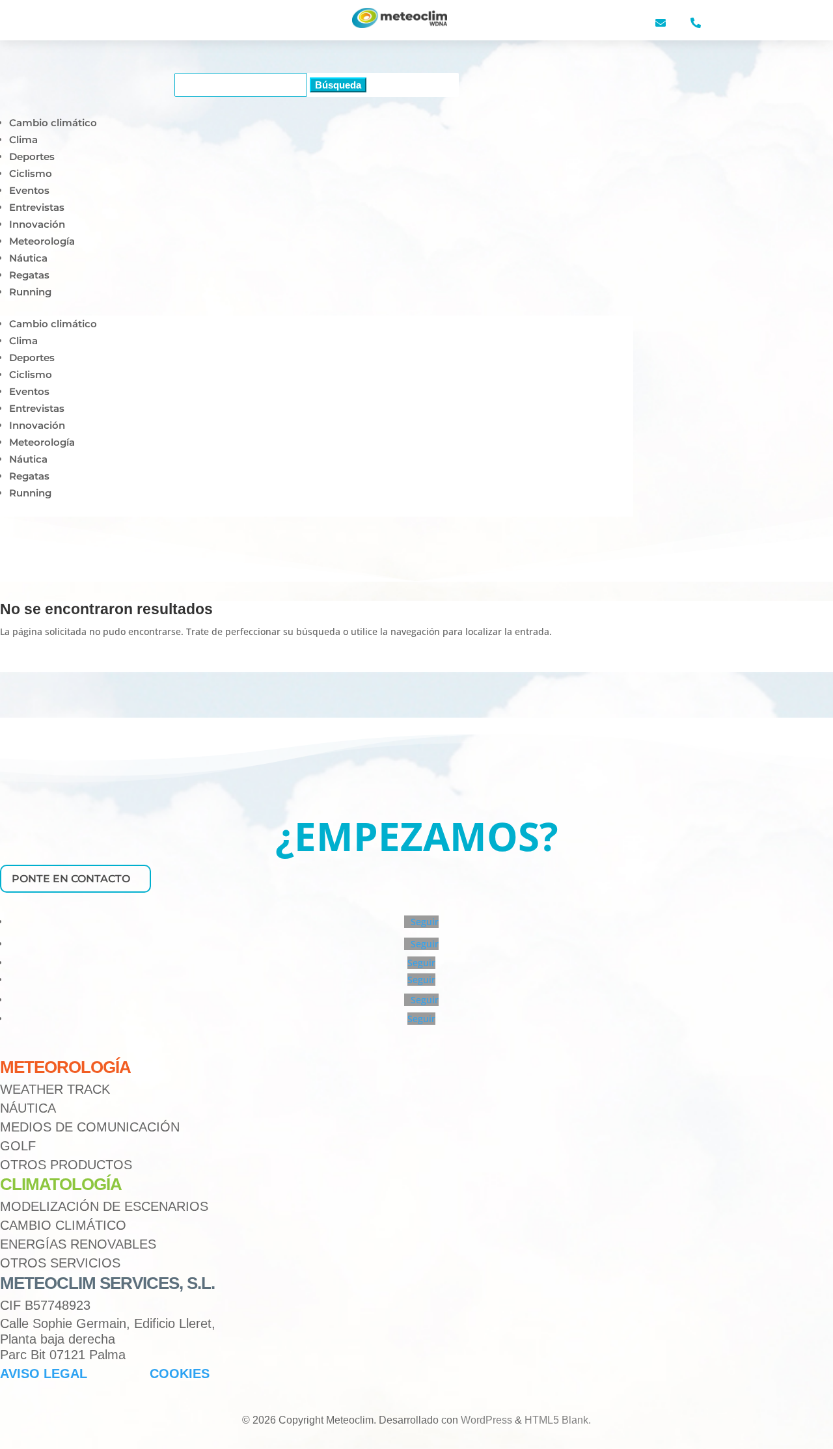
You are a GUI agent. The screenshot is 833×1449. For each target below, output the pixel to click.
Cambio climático (53, 122)
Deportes (32, 156)
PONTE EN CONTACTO (71, 879)
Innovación (37, 224)
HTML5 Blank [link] (556, 1420)
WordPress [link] (486, 1420)
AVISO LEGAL (43, 1373)
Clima (23, 139)
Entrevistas (36, 207)
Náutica (28, 258)
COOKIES (180, 1373)
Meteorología (42, 241)
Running (30, 292)
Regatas (29, 275)
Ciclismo (30, 173)
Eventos (29, 190)
